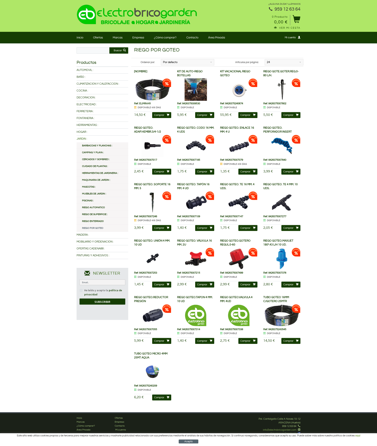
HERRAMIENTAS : (87, 125)
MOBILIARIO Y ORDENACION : (95, 241)
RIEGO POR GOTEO (92, 228)
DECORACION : (86, 97)
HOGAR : (82, 132)
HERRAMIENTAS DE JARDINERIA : (100, 173)
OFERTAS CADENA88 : (91, 248)
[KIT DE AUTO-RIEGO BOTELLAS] (195, 89)
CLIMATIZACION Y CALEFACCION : (98, 83)
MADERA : (83, 235)
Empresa (138, 37)
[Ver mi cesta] (296, 20)
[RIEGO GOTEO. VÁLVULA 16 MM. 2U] (195, 259)
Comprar (159, 115)
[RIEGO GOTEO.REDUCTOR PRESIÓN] (152, 315)
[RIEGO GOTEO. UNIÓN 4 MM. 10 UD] (152, 259)
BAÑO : (81, 77)
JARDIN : (82, 138)
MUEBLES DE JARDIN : (94, 193)
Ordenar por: (148, 62)
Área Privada (216, 37)
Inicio (80, 37)
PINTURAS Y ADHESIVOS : (93, 255)
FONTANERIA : (85, 118)
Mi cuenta (290, 37)
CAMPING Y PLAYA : (93, 152)
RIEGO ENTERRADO (93, 221)
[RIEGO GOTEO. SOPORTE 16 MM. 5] (152, 202)
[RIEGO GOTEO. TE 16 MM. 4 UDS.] (238, 202)
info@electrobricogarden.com (279, 430)
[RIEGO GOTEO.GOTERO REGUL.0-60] (238, 259)
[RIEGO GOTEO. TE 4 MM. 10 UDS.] (281, 202)
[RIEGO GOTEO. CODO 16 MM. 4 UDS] (195, 146)
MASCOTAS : (88, 187)
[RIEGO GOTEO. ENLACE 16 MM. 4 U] (238, 146)
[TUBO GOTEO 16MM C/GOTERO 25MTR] (281, 315)
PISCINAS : (87, 200)
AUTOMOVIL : (85, 70)
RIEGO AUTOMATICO (93, 207)
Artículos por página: (247, 62)
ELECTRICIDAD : (87, 104)
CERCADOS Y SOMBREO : (96, 159)
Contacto (192, 37)
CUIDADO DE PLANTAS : (95, 166)
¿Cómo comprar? (165, 37)
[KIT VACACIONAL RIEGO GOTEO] (238, 89)
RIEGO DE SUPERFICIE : (94, 214)
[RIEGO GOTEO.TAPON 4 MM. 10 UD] (195, 315)
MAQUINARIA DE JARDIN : (96, 180)
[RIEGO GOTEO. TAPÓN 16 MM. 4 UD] (195, 202)
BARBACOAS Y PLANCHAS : (97, 145)
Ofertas (98, 37)
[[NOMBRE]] (152, 89)
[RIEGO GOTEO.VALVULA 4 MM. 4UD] (238, 315)
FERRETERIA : (85, 111)
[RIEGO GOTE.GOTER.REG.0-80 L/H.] (281, 89)
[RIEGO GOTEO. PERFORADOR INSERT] (281, 146)
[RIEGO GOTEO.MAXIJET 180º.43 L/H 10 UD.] (281, 259)
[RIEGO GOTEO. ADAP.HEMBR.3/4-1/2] (152, 146)
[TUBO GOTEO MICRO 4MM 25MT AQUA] (152, 372)
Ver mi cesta (289, 28)
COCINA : (82, 90)
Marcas (118, 37)
